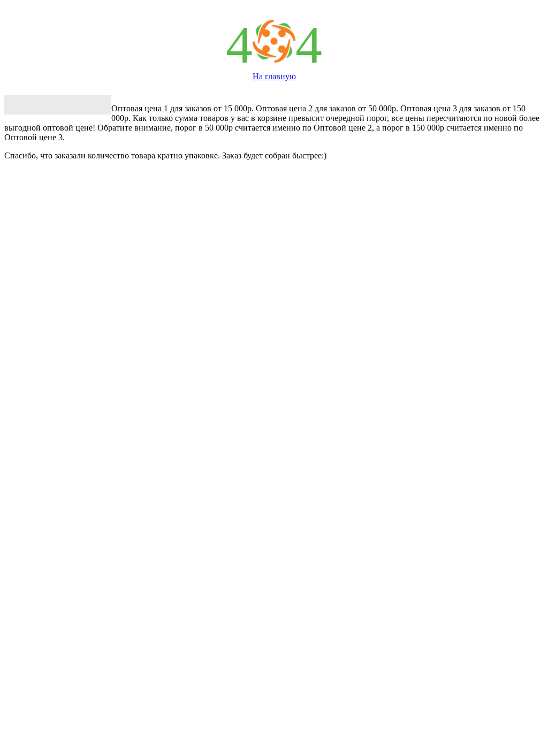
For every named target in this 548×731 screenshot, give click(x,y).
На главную (274, 76)
